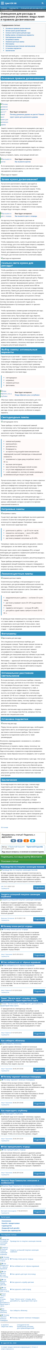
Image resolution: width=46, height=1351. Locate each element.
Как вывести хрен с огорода (26, 216)
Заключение (10, 51)
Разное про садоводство (11, 1230)
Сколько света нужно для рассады (18, 33)
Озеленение (6, 1221)
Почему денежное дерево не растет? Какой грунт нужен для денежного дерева (27, 116)
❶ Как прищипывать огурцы (15, 1146)
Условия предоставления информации (15, 1347)
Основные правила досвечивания (18, 28)
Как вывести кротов (23, 162)
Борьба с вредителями (11, 1223)
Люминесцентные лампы (15, 42)
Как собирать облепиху (13, 1040)
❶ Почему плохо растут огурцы (16, 926)
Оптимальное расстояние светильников (20, 46)
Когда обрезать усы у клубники (27, 395)
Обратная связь (7, 1326)
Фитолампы (10, 44)
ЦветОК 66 (10, 3)
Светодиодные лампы (14, 37)
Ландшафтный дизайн (10, 1228)
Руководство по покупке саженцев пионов (22, 866)
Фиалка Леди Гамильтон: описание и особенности (20, 1181)
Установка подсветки (13, 48)
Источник (4, 827)
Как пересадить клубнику (14, 1110)
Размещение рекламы (25, 1326)
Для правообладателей (25, 1328)
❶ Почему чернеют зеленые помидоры (21, 1076)
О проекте (5, 1325)
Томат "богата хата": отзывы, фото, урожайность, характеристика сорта (19, 999)
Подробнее (39, 887)
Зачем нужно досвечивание (16, 31)
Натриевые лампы (12, 39)
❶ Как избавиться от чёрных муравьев (20, 962)
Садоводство (5, 888)
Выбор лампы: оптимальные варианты (20, 35)
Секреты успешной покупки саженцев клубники (20, 895)
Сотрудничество (23, 1325)
